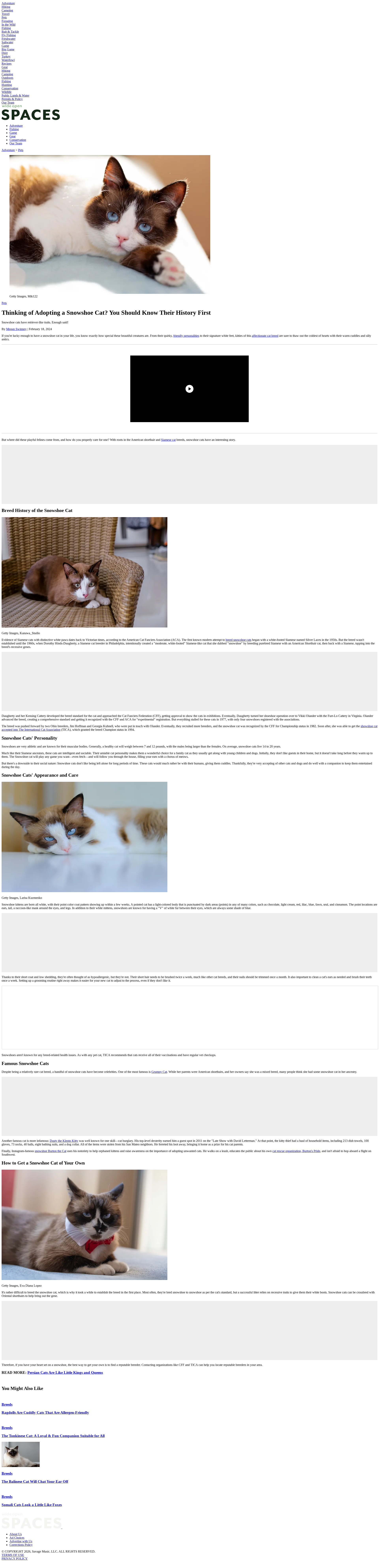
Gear (5, 67)
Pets (4, 17)
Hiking (6, 6)
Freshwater (8, 38)
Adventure (8, 3)
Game (5, 45)
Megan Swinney (16, 329)
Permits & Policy (12, 99)
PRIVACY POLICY (15, 1558)
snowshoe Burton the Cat (50, 1151)
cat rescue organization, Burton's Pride (296, 1151)
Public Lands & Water (15, 95)
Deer (5, 53)
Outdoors (7, 77)
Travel (5, 14)
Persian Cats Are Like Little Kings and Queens (65, 1372)
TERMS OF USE (13, 1555)
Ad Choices (16, 1537)
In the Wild (8, 24)
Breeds (7, 1404)
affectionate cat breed (265, 335)
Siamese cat (168, 439)
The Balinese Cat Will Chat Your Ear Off (35, 1481)
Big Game (8, 49)
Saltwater (7, 42)
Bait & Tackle (10, 31)
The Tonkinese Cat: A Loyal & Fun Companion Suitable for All (53, 1436)
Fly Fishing (9, 35)
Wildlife (6, 92)
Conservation (10, 88)
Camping (7, 10)
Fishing (6, 28)
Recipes (6, 63)
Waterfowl (8, 60)
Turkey (6, 56)
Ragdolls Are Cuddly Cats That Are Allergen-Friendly (45, 1412)
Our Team (8, 102)
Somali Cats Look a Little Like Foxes (32, 1505)
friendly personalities (186, 335)
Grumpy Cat (159, 1071)
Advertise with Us (20, 1541)
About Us (15, 1534)
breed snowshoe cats (238, 639)
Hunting (7, 85)
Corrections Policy (21, 1544)
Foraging (7, 21)
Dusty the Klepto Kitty (64, 1140)
